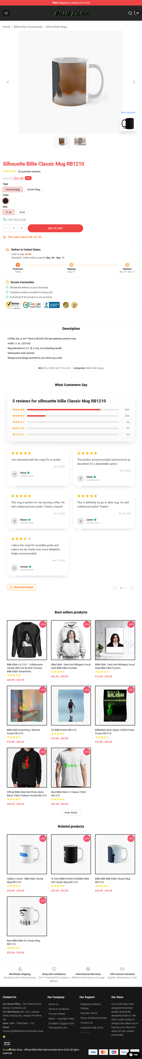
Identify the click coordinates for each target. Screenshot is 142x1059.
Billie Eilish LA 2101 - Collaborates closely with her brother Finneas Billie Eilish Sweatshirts (25, 668)
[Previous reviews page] (115, 588)
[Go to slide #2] (80, 141)
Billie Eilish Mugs (56, 26)
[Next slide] (133, 82)
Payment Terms (89, 1013)
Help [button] (136, 1054)
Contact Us (86, 1022)
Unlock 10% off (7, 1044)
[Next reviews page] (132, 588)
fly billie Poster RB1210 (63, 730)
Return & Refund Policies (94, 1018)
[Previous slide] (8, 82)
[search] (130, 13)
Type (5, 184)
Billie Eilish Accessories (28, 26)
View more (71, 813)
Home (6, 26)
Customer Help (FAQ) (92, 1027)
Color (6, 195)
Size (5, 206)
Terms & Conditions (58, 1009)
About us (53, 1004)
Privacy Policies (56, 1013)
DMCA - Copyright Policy (61, 1018)
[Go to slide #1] (62, 141)
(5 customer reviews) (29, 171)
